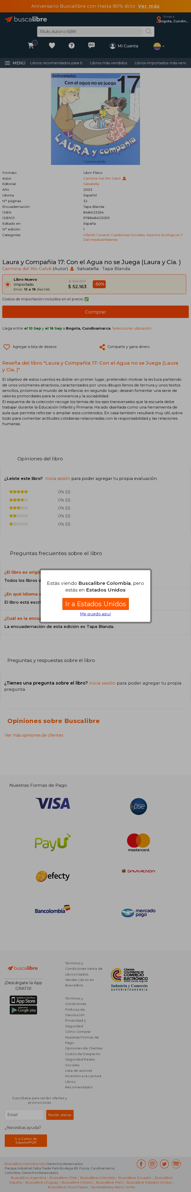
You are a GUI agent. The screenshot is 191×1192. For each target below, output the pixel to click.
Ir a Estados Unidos (95, 604)
